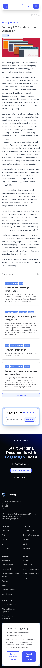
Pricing (25, 560)
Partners (26, 548)
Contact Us (27, 565)
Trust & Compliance (31, 535)
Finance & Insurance (10, 590)
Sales (4, 585)
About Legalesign (30, 530)
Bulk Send (6, 548)
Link (3, 544)
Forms (4, 539)
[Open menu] (36, 6)
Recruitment (7, 594)
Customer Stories (9, 604)
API (3, 535)
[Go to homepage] (5, 6)
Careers (26, 539)
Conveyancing (7, 565)
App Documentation (31, 569)
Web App (5, 530)
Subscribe (29, 419)
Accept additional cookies (29, 656)
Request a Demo (21, 477)
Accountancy (7, 581)
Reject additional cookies (13, 657)
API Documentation (31, 574)
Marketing (6, 560)
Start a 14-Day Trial (21, 470)
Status (25, 578)
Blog (25, 544)
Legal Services (7, 569)
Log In (27, 6)
